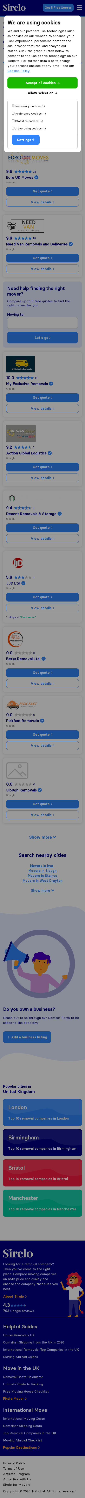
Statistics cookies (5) (29, 121)
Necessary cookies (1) (30, 106)
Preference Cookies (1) (30, 113)
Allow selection (40, 93)
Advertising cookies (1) (30, 128)
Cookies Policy (18, 71)
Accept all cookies (40, 83)
